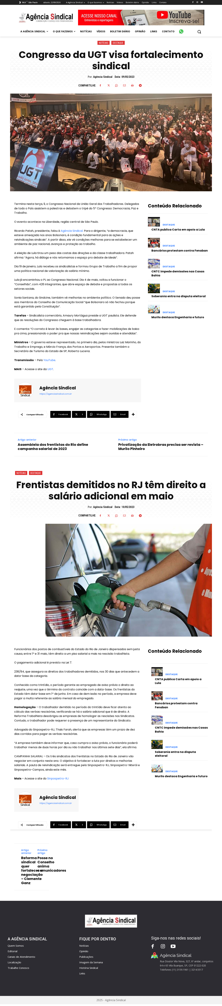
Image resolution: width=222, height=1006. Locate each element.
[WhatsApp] (116, 85)
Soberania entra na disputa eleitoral (178, 296)
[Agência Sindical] (27, 390)
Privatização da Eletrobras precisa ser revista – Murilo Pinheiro (160, 447)
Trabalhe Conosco (18, 968)
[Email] (124, 85)
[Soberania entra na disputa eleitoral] (154, 288)
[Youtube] (202, 2)
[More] (133, 414)
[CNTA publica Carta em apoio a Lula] (154, 222)
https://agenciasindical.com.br (55, 393)
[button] (199, 31)
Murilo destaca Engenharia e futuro (177, 317)
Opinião (83, 951)
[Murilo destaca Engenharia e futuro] (154, 309)
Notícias (103, 42)
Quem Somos (16, 945)
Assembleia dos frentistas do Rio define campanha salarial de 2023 (53, 447)
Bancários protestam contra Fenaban (179, 251)
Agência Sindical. (72, 231)
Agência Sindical (102, 76)
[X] (108, 85)
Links (82, 973)
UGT (50, 369)
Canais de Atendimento (21, 956)
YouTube (49, 360)
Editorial (12, 951)
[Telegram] (140, 85)
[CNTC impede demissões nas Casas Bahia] (154, 263)
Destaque (118, 42)
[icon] (181, 29)
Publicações (86, 956)
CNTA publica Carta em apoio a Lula (178, 230)
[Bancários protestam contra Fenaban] (154, 242)
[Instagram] (197, 2)
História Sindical (88, 968)
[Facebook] (193, 2)
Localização (14, 962)
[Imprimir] (132, 85)
